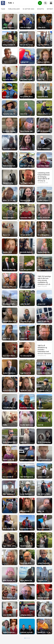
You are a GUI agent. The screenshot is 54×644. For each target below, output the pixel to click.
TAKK (3, 9)
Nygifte (40, 9)
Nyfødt (50, 9)
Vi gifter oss (28, 9)
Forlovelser (14, 9)
